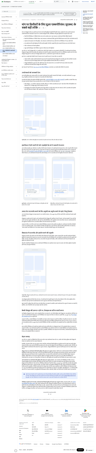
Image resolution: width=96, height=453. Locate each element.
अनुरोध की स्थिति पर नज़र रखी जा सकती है (55, 79)
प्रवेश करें (92, 1)
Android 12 (60, 435)
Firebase (47, 444)
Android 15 (60, 429)
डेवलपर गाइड (72, 427)
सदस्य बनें (80, 450)
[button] (7, 17)
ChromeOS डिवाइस (48, 429)
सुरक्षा (20, 430)
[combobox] (60, 1)
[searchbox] (9, 12)
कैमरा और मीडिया (35, 431)
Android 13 (60, 433)
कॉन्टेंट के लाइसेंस (36, 399)
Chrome (41, 444)
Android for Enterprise (23, 428)
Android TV (47, 433)
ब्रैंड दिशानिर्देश (30, 449)
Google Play (31, 1)
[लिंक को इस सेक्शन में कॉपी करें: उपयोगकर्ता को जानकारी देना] (41, 73)
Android (21, 426)
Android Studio (85, 1)
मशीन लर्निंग (34, 427)
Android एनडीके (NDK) (74, 433)
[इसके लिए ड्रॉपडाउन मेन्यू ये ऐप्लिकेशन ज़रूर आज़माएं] (25, 1)
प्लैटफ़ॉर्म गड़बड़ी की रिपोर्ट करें (88, 425)
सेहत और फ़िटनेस (35, 429)
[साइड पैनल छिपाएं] (15, 450)
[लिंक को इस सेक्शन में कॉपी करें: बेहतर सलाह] (31, 337)
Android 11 (60, 437)
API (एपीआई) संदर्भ (73, 429)
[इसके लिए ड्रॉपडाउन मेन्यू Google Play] (36, 1)
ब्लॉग (20, 436)
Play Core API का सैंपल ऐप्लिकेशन (41, 67)
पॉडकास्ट (20, 438)
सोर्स (20, 432)
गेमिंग (33, 425)
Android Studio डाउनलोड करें (75, 431)
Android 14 (60, 431)
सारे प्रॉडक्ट (66, 444)
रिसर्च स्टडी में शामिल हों (87, 431)
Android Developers (25, 19)
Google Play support (87, 429)
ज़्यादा (40, 1)
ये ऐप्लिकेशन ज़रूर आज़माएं (19, 1)
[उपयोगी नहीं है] (77, 20)
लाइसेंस (24, 449)
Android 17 (60, 425)
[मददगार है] (75, 20)
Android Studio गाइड (74, 425)
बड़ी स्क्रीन (46, 425)
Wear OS (46, 427)
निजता (33, 433)
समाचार (20, 434)
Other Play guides (16, 6)
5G (32, 435)
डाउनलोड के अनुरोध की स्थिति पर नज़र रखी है (39, 151)
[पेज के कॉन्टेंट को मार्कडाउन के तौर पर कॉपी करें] (43, 28)
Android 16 (60, 427)
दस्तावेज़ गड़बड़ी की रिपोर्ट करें (88, 427)
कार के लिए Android (48, 431)
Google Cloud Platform (57, 444)
